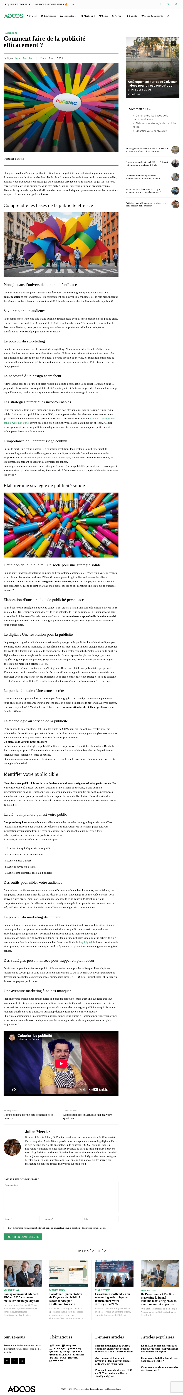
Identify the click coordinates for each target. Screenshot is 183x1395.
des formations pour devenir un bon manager (45, 457)
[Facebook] (160, 4)
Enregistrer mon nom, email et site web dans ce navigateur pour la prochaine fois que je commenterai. (57, 1227)
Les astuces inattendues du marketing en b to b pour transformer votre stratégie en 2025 (112, 1299)
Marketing (11, 32)
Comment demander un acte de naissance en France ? (28, 1116)
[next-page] (173, 43)
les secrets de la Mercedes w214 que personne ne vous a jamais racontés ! (143, 191)
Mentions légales (114, 1389)
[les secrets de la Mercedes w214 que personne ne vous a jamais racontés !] (175, 191)
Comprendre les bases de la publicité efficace (150, 117)
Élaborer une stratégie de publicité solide (154, 125)
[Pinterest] (168, 4)
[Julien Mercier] (12, 1147)
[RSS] (176, 4)
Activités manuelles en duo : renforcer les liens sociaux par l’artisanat (145, 204)
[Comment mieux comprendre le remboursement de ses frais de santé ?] (175, 177)
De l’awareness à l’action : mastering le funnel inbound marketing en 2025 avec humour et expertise (159, 1299)
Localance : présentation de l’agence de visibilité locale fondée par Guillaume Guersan (65, 1299)
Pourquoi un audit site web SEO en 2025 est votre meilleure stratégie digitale (147, 163)
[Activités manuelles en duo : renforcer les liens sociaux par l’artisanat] (175, 204)
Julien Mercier (23, 58)
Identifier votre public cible (151, 130)
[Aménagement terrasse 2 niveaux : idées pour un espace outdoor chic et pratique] (152, 67)
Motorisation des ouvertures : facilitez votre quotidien (87, 1116)
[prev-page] (166, 43)
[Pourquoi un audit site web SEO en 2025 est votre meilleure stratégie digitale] (175, 163)
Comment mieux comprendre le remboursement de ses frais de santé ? (143, 177)
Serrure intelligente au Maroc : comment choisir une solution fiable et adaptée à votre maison (114, 1348)
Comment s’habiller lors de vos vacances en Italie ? (159, 1359)
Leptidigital (85, 942)
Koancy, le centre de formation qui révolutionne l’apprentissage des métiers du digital (159, 1348)
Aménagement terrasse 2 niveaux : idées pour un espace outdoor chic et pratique (152, 85)
